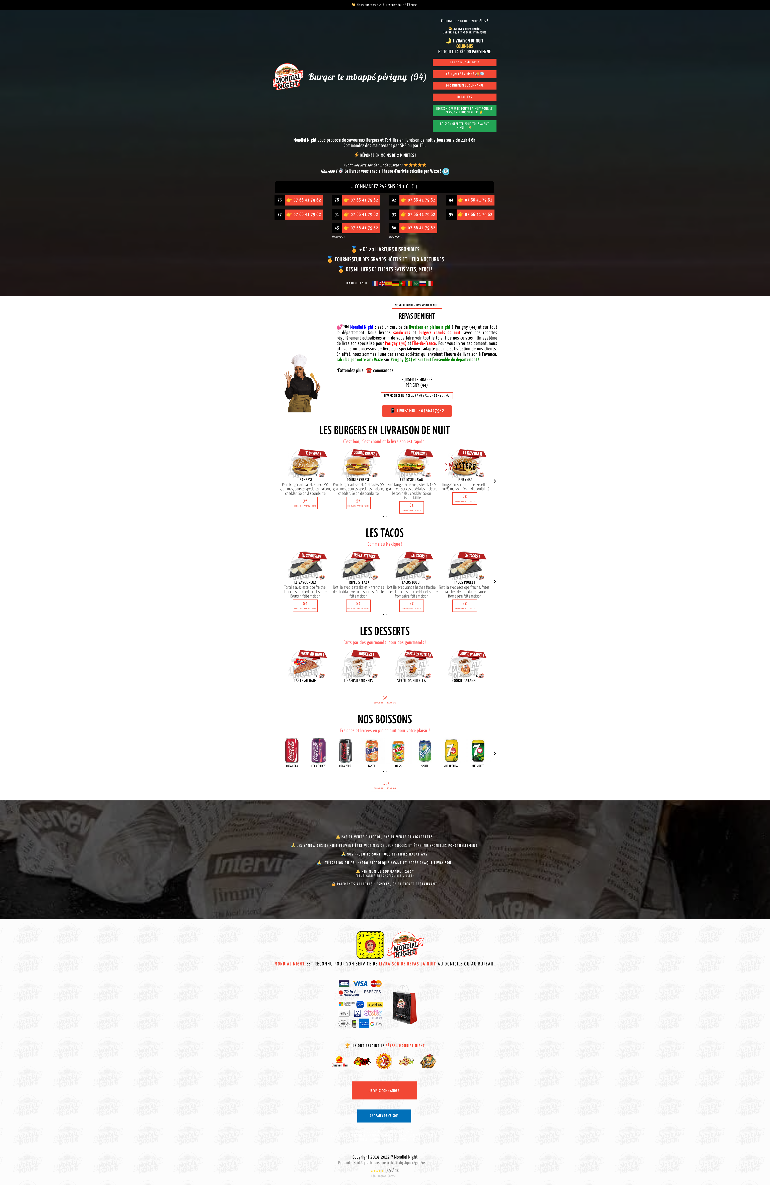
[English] (382, 283)
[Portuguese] (402, 283)
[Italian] (429, 283)
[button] (305, 503)
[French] (375, 283)
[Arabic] (416, 283)
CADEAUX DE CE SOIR (384, 1116)
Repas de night (417, 316)
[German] (395, 283)
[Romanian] (409, 283)
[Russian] (422, 283)
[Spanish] (388, 283)
